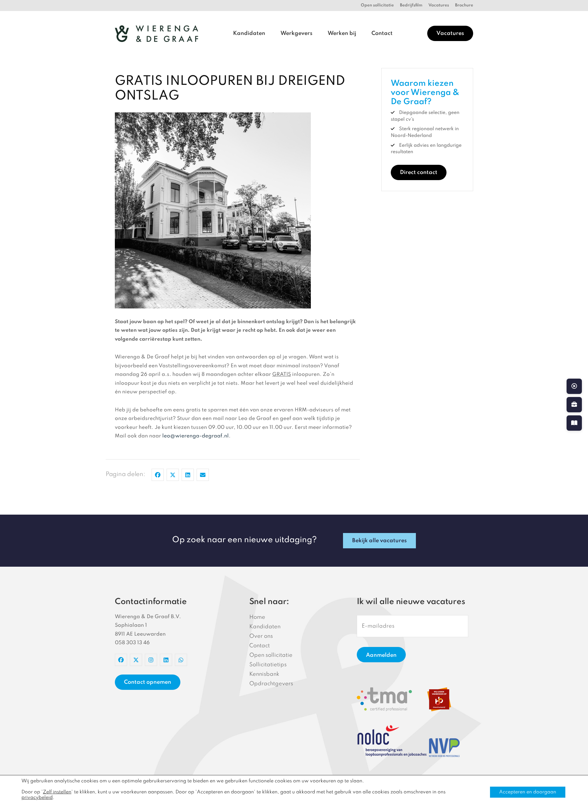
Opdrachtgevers (271, 683)
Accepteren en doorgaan (527, 792)
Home (257, 617)
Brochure (464, 5)
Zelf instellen (57, 792)
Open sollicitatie (377, 5)
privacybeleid (37, 797)
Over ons (261, 636)
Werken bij (342, 33)
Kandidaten (249, 33)
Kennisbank (264, 674)
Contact (382, 33)
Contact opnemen (147, 682)
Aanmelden (381, 655)
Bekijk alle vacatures (379, 540)
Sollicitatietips (268, 664)
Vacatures (438, 5)
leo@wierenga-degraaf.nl (195, 436)
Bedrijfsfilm (411, 5)
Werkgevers (296, 33)
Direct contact (418, 172)
